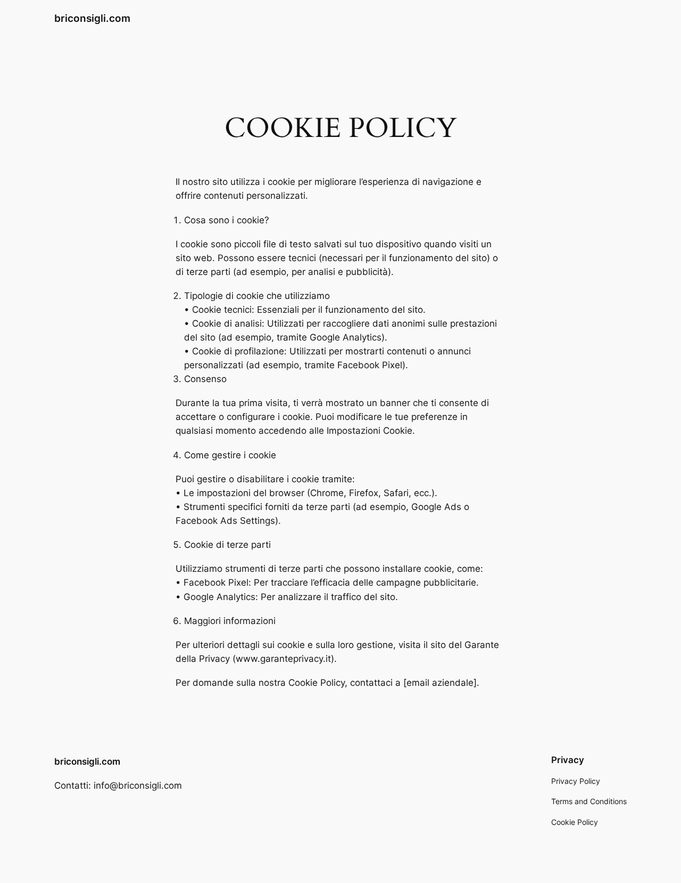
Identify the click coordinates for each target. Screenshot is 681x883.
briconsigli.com (92, 18)
